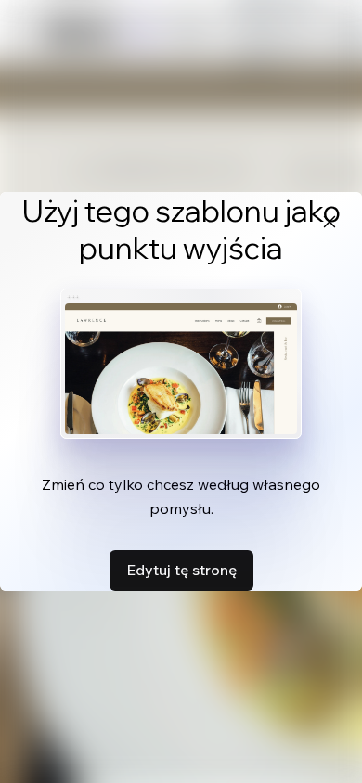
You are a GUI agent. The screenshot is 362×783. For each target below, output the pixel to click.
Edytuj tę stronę (181, 569)
